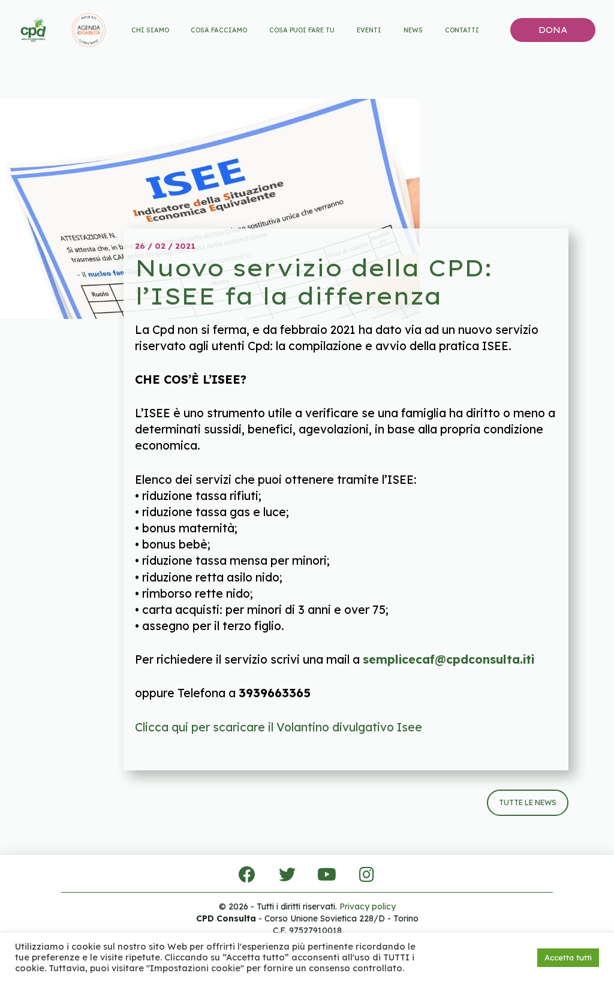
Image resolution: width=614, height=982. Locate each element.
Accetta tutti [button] (568, 957)
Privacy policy (367, 906)
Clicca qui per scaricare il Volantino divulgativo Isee (278, 727)
